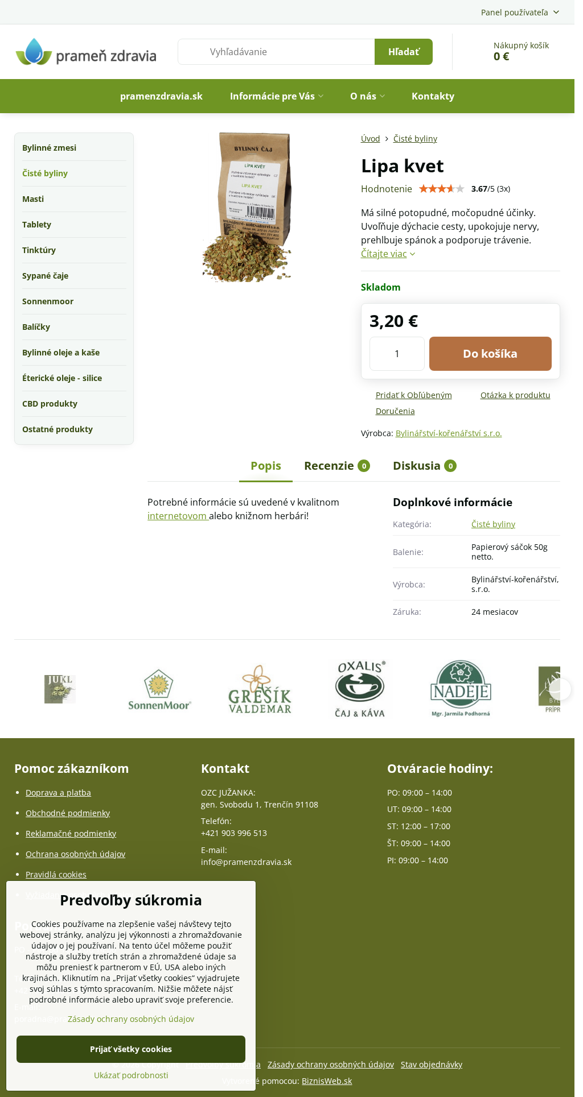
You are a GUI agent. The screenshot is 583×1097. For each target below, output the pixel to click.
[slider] (442, 188)
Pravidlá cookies (56, 874)
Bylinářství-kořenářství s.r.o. (449, 433)
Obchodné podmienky (68, 813)
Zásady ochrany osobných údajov (331, 1064)
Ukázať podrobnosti (131, 1075)
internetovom (178, 516)
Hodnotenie (386, 189)
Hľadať (403, 51)
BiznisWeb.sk (327, 1080)
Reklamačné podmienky (71, 833)
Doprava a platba (58, 792)
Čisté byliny (493, 524)
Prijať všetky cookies (131, 1049)
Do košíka (490, 353)
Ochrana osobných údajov (75, 853)
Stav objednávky (431, 1064)
